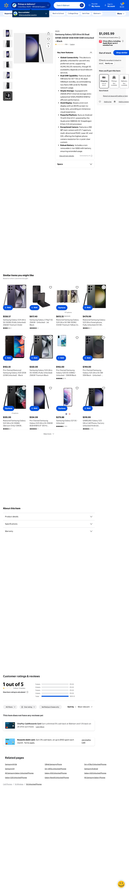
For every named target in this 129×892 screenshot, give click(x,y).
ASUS (57, 31)
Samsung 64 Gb (11, 764)
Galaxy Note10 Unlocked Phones (57, 777)
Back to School (58, 13)
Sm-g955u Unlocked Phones (55, 769)
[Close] (46, 14)
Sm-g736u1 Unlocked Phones (95, 764)
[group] (65, 44)
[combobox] (69, 5)
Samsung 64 (9, 769)
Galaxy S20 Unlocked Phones (16, 777)
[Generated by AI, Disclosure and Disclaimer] (91, 156)
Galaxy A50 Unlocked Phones (56, 773)
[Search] (82, 5)
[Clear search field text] (76, 5)
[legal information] (119, 38)
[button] (94, 5)
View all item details (66, 156)
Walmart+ (97, 13)
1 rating (72, 44)
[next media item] (48, 46)
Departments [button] (10, 13)
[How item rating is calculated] (27, 692)
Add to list (107, 102)
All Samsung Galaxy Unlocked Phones (19, 773)
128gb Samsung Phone (53, 764)
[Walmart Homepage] (6, 5)
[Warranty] (91, 531)
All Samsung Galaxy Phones (94, 777)
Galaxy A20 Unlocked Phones (95, 773)
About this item (11, 508)
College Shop (73, 13)
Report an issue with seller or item (115, 96)
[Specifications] (91, 524)
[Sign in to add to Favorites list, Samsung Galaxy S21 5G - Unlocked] (77, 388)
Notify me (109, 63)
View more (47, 434)
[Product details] (91, 517)
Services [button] (25, 13)
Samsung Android (91, 769)
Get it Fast (85, 13)
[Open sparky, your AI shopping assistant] (121, 884)
